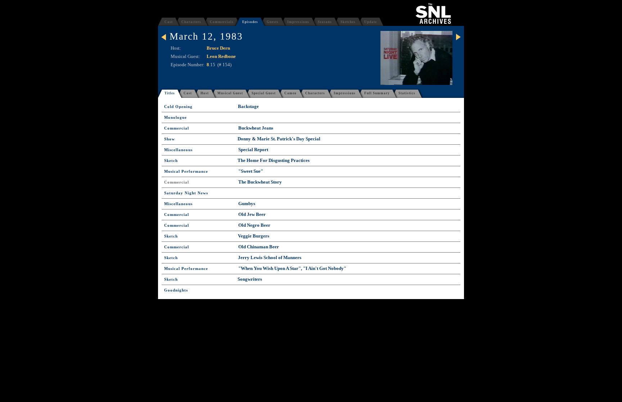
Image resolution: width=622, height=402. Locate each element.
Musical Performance (186, 171)
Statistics (406, 93)
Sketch (171, 161)
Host (204, 93)
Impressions (298, 22)
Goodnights (176, 290)
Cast (168, 22)
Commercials (222, 22)
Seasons (325, 22)
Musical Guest (230, 93)
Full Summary (377, 93)
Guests (273, 22)
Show (169, 139)
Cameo (290, 93)
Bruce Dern (218, 48)
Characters (191, 22)
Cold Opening (178, 107)
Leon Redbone (221, 56)
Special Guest (264, 93)
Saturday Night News (186, 193)
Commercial (176, 128)
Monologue (175, 117)
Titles (169, 93)
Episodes (250, 22)
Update (370, 22)
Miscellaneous (178, 150)
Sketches (348, 22)
